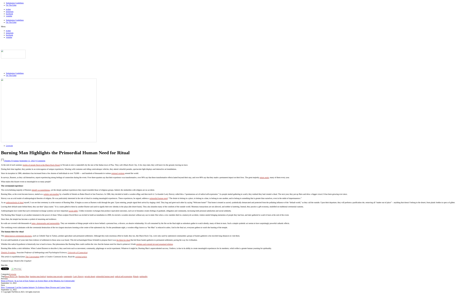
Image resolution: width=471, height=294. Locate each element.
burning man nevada (55, 276)
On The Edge (11, 5)
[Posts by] (2, 161)
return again (264, 177)
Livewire (9, 146)
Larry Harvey (78, 276)
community (68, 276)
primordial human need (159, 198)
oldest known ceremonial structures (18, 236)
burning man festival (38, 276)
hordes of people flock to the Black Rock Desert (41, 165)
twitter (8, 9)
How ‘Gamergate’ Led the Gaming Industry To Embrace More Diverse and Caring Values (36, 287)
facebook (9, 14)
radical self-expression (123, 276)
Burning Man (24, 276)
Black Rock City (11, 276)
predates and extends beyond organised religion (154, 244)
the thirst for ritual (123, 240)
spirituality (143, 276)
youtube (9, 16)
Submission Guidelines (15, 3)
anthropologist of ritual (15, 202)
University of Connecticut (77, 252)
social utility (73, 211)
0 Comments (40, 161)
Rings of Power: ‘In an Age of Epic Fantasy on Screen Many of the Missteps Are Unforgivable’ (38, 281)
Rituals (135, 276)
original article (81, 257)
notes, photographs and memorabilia (45, 223)
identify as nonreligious (41, 190)
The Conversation (32, 257)
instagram (9, 12)
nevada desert (90, 276)
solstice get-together (51, 194)
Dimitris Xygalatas (11, 161)
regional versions (117, 173)
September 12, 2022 (27, 161)
